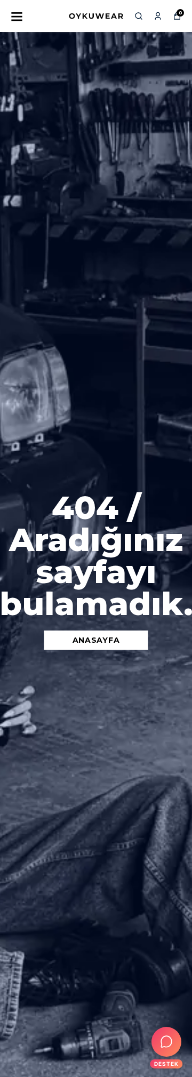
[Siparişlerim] (158, 16)
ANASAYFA (96, 640)
